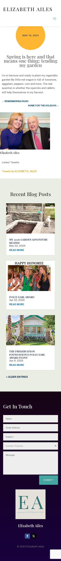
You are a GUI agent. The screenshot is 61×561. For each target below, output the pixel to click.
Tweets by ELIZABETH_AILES (19, 171)
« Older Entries (17, 376)
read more (16, 250)
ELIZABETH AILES (28, 9)
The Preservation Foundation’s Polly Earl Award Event (27, 355)
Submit (48, 480)
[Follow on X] (33, 536)
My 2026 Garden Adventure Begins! (28, 241)
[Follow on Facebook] (27, 536)
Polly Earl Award (21, 297)
